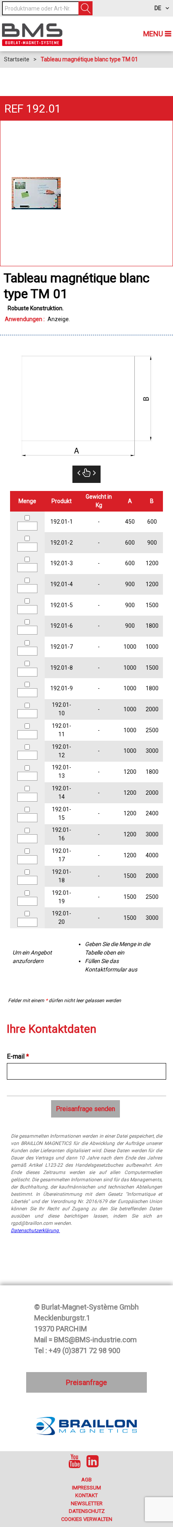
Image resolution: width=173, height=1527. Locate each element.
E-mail (18, 1056)
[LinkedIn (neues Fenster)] (92, 1461)
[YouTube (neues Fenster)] (74, 1461)
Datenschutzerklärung (35, 1230)
